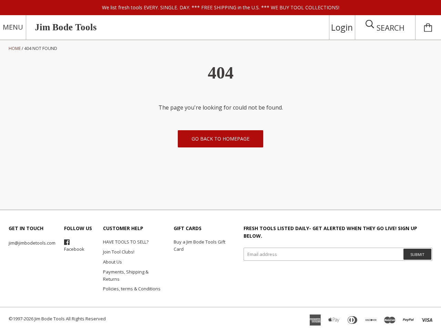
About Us (112, 262)
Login (342, 27)
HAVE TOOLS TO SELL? (125, 242)
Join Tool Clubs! (118, 252)
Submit (417, 254)
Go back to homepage (220, 138)
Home (15, 48)
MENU (13, 27)
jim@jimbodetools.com (32, 243)
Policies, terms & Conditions (132, 289)
